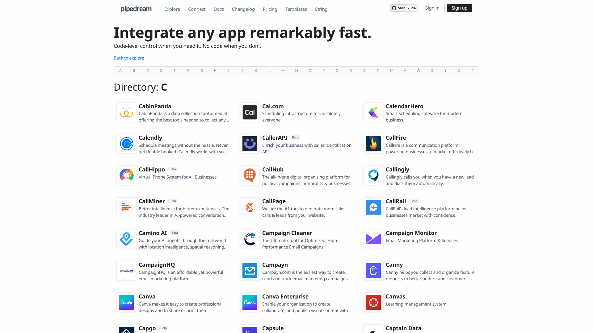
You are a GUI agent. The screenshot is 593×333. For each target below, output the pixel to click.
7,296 (412, 8)
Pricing (270, 9)
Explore (172, 9)
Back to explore (129, 58)
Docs (219, 9)
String (321, 9)
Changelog (243, 9)
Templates (296, 9)
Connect (196, 9)
